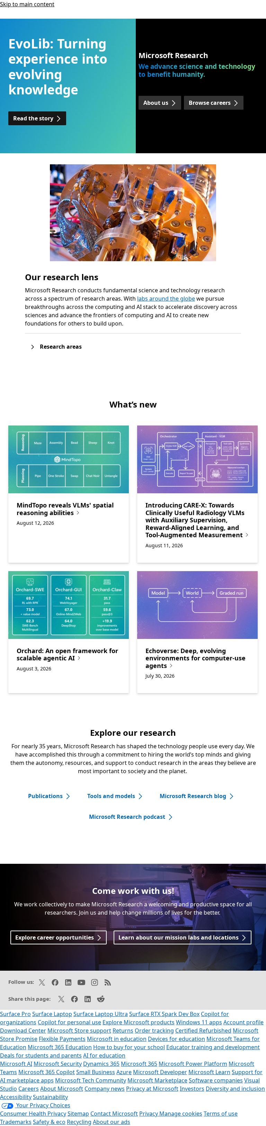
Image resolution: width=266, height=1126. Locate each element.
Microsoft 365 (139, 1064)
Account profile (243, 1022)
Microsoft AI (16, 1064)
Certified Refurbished (203, 1030)
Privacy (149, 1113)
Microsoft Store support (79, 1030)
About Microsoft (61, 1088)
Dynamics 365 (101, 1064)
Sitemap (78, 1113)
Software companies (216, 1080)
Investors (192, 1088)
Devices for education (176, 1039)
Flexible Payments (62, 1039)
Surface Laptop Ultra (100, 1014)
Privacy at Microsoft (152, 1088)
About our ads (111, 1122)
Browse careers (210, 103)
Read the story (33, 118)
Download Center (23, 1030)
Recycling (79, 1122)
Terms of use (221, 1113)
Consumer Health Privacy (33, 1113)
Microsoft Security (58, 1064)
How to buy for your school (129, 1047)
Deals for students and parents (41, 1055)
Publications (45, 796)
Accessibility (16, 1097)
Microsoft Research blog (193, 796)
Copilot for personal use (69, 1022)
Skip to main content (27, 4)
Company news (105, 1088)
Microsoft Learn (209, 1072)
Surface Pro (15, 1014)
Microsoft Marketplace (157, 1080)
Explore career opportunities (54, 937)
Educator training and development (213, 1047)
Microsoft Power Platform (193, 1064)
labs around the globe (166, 298)
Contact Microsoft (114, 1113)
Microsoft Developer (160, 1072)
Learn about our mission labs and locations (178, 937)
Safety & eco (49, 1122)
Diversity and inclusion (235, 1088)
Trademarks (16, 1122)
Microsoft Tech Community (90, 1080)
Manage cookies (180, 1113)
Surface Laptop (52, 1014)
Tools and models (111, 796)
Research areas (61, 346)
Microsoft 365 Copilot (46, 1072)
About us (155, 103)
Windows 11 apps (199, 1022)
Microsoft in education (117, 1039)
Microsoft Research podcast (127, 817)
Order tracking (154, 1030)
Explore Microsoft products (139, 1022)
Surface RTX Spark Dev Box (164, 1014)
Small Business (95, 1072)
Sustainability (50, 1097)
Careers (28, 1088)
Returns (123, 1030)
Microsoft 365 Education (60, 1047)
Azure (124, 1072)
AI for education (104, 1055)
